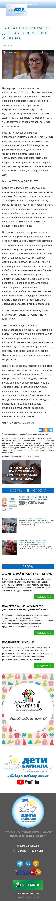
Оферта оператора (28, 893)
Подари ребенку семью (18, 642)
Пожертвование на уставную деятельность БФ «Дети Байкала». (25, 607)
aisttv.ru (29, 422)
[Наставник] (21, 483)
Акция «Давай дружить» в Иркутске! (27, 573)
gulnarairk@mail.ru (30, 845)
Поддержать (44, 596)
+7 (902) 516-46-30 (29, 851)
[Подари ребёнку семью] (28, 784)
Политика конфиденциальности (28, 835)
